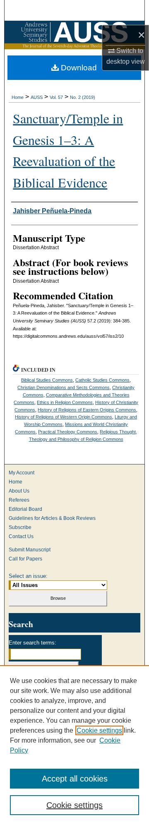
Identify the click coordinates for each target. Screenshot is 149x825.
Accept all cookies (75, 778)
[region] (74, 745)
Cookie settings (99, 730)
